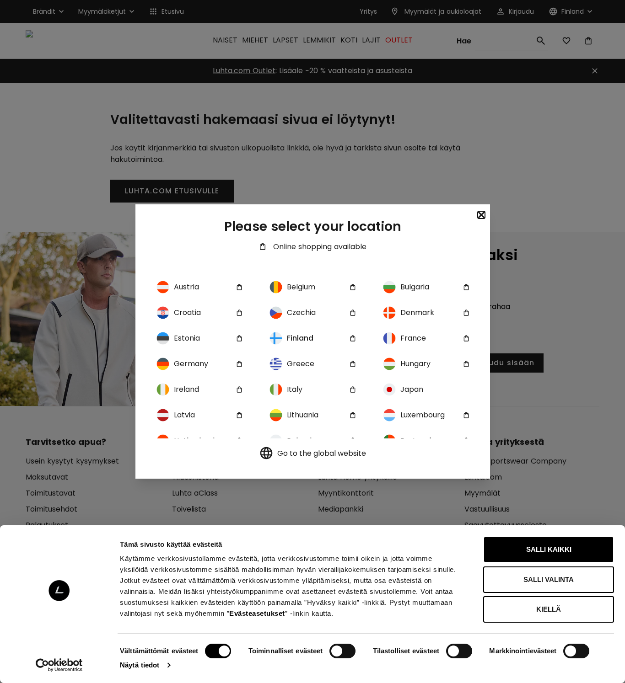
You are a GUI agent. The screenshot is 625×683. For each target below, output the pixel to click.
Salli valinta (548, 579)
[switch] (342, 651)
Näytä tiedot (139, 665)
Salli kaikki (548, 549)
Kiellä (548, 609)
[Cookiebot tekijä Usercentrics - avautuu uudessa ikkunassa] (59, 665)
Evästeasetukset (257, 613)
